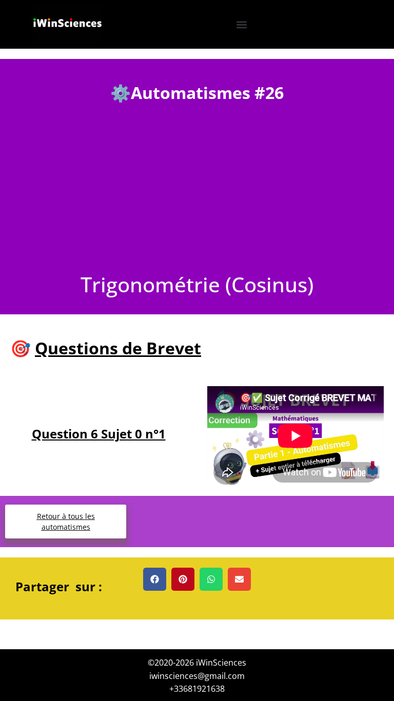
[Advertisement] (197, 196)
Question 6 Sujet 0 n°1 (99, 433)
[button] (241, 24)
